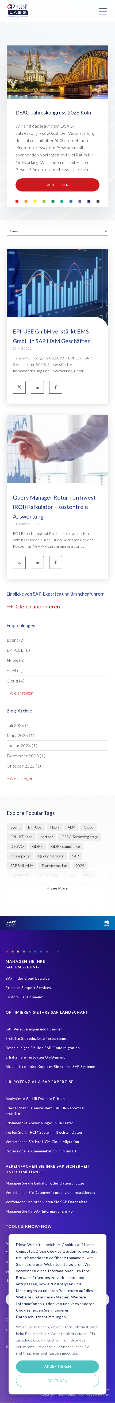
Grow (88, 875)
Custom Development (24, 997)
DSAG (71, 875)
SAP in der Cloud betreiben (29, 978)
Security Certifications (94, 1395)
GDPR (37, 846)
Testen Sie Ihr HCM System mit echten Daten (44, 1132)
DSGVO (17, 846)
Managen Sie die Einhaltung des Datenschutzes (45, 1183)
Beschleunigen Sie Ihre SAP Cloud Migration (43, 1048)
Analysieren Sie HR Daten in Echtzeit (36, 1099)
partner (47, 836)
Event (16, 639)
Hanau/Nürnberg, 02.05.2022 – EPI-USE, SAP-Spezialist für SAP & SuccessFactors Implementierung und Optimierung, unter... (53, 364)
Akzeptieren (57, 1366)
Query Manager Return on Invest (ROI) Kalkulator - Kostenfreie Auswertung (54, 507)
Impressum (67, 1395)
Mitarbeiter (46, 894)
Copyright (48, 1395)
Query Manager (51, 856)
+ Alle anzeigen (20, 692)
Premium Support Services (28, 988)
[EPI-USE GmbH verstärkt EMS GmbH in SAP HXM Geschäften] (57, 305)
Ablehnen (57, 1380)
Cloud (16, 680)
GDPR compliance (65, 846)
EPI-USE (18, 650)
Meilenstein (19, 894)
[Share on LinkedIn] (37, 387)
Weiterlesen (57, 185)
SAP (75, 856)
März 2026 (20, 735)
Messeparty (20, 856)
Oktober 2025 (24, 765)
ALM (15, 670)
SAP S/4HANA (21, 865)
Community (19, 875)
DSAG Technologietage (80, 836)
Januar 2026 (22, 745)
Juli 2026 (19, 725)
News (16, 660)
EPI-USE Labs (21, 836)
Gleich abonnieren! (38, 606)
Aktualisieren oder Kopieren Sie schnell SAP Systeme (50, 1066)
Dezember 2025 (26, 755)
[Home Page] (18, 11)
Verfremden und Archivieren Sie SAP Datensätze (46, 1202)
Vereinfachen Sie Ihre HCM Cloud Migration (42, 1142)
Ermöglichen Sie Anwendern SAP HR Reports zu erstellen (46, 1111)
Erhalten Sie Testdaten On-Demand (36, 1057)
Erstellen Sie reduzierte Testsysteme (36, 1038)
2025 (80, 865)
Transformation (54, 865)
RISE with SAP (75, 894)
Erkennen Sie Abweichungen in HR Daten (40, 1123)
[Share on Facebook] (55, 387)
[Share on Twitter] (19, 387)
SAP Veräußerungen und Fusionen (34, 1029)
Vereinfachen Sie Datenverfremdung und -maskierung (50, 1192)
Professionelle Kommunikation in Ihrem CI (41, 1151)
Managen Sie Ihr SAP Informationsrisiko (39, 1211)
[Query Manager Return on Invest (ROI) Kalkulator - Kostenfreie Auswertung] (57, 471)
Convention (47, 875)
